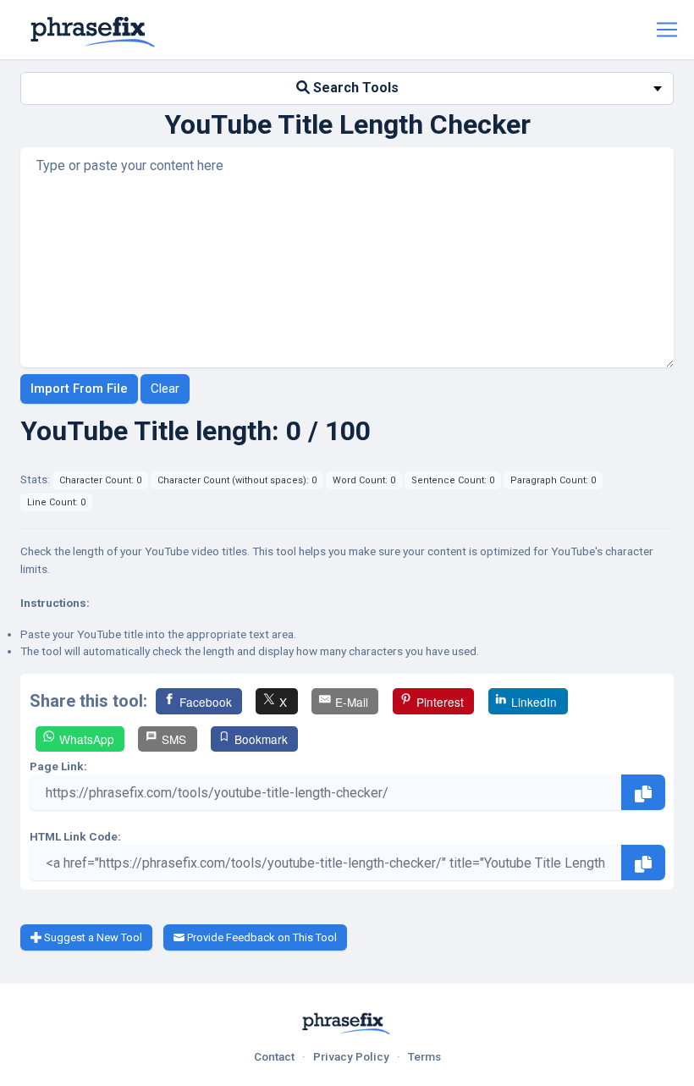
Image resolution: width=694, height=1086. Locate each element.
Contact (274, 1056)
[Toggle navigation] (666, 29)
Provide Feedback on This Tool (261, 937)
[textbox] (347, 88)
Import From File (79, 388)
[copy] (643, 792)
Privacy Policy (351, 1056)
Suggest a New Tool (91, 937)
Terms (424, 1056)
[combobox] (347, 88)
